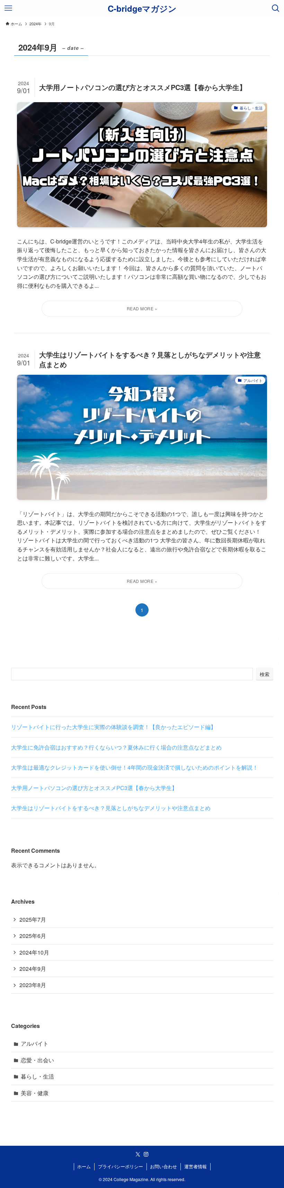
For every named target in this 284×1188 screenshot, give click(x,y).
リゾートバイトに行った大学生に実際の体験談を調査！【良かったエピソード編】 (113, 727)
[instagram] (146, 1154)
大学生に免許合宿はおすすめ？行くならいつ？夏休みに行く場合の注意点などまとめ (116, 747)
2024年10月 (34, 952)
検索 (264, 674)
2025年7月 (32, 919)
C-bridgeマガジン (142, 8)
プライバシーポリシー (120, 1166)
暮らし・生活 (37, 1076)
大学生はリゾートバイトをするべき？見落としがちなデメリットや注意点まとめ (111, 808)
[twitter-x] (138, 1154)
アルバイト (34, 1043)
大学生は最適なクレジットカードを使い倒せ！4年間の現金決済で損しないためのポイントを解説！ (134, 767)
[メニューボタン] (8, 8)
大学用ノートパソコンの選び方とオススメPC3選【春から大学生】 (94, 788)
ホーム (84, 1166)
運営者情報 (195, 1166)
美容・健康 (34, 1093)
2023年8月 (32, 985)
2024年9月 (32, 969)
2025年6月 (32, 936)
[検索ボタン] (275, 8)
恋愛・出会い (37, 1060)
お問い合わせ (163, 1166)
